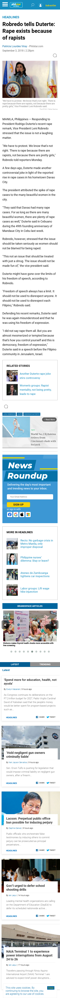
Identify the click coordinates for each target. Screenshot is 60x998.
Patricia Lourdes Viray (14, 46)
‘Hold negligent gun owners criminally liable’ (25, 755)
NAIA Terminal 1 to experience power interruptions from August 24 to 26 (29, 955)
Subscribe (50, 5)
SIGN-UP (18, 504)
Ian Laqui (12, 895)
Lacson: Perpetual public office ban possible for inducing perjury (29, 820)
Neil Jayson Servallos (18, 762)
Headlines (10, 17)
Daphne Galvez (15, 828)
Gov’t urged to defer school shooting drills (25, 888)
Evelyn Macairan (13, 689)
